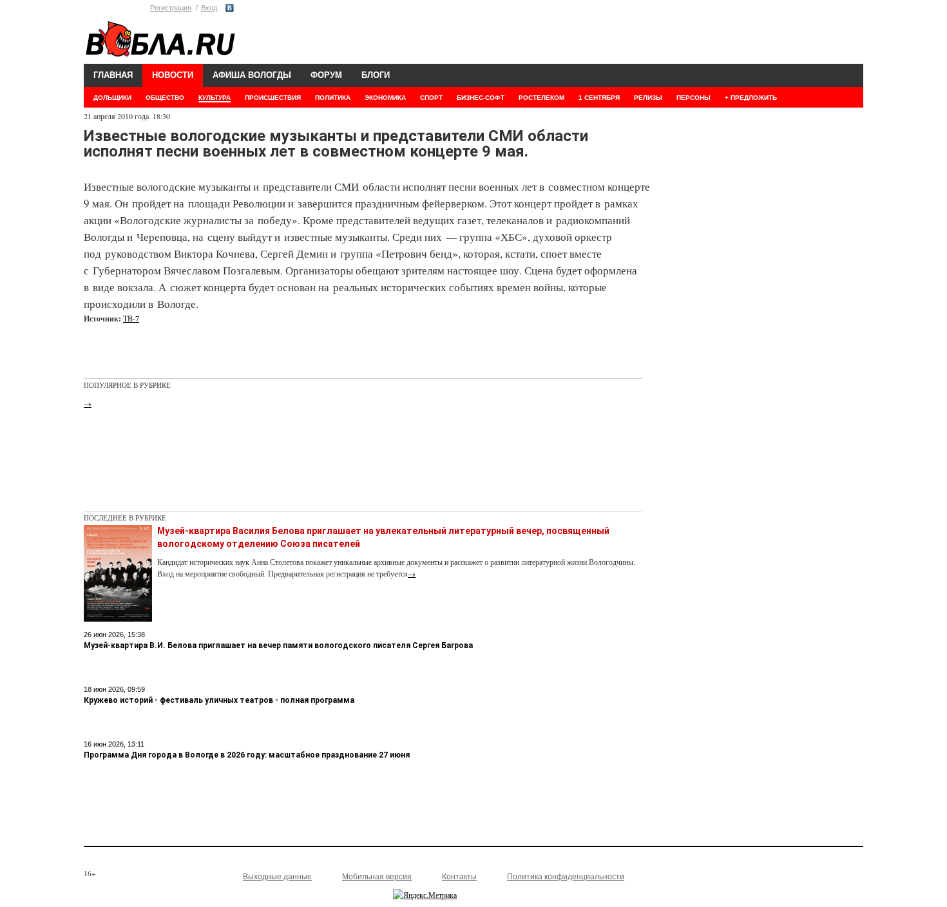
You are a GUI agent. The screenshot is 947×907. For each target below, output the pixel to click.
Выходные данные (277, 876)
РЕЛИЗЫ (648, 97)
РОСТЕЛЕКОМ (541, 97)
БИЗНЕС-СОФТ (480, 97)
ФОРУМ (326, 75)
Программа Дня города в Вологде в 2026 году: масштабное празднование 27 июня (247, 754)
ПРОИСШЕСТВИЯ (273, 97)
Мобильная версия (377, 876)
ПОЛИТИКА (332, 97)
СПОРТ (431, 97)
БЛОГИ (375, 75)
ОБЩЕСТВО (165, 97)
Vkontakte (229, 8)
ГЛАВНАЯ (113, 75)
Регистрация (170, 8)
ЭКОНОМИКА (385, 97)
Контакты (459, 876)
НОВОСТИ (172, 75)
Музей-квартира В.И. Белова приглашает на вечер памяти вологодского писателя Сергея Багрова (278, 645)
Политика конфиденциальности (565, 876)
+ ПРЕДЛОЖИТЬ (751, 97)
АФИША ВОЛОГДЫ (252, 75)
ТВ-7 (131, 318)
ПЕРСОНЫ (693, 97)
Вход (209, 8)
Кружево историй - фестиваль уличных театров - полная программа (219, 700)
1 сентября (599, 97)
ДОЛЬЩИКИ (112, 97)
